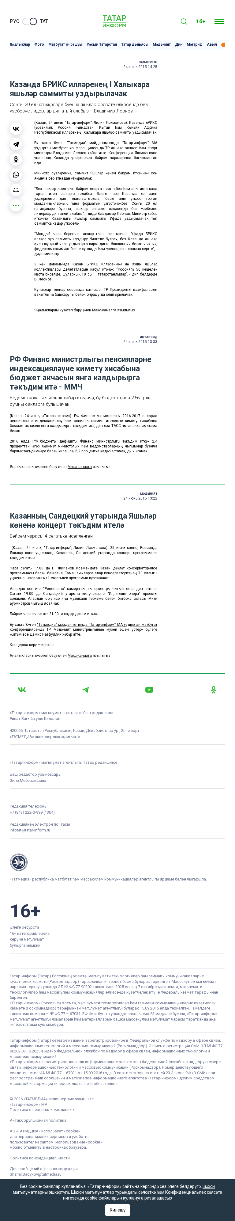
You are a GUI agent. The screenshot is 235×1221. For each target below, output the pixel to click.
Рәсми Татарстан (102, 45)
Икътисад (148, 337)
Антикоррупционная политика (38, 1120)
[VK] (22, 689)
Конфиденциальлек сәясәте (193, 1192)
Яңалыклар (20, 45)
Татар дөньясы (134, 45)
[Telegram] (16, 144)
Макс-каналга (104, 310)
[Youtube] (149, 690)
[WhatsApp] (16, 175)
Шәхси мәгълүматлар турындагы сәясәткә (113, 1192)
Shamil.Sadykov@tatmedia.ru (36, 1174)
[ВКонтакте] (16, 129)
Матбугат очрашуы (65, 45)
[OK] (213, 690)
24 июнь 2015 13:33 (140, 342)
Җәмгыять (148, 62)
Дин (178, 45)
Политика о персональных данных (42, 1109)
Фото (39, 45)
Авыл (212, 45)
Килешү (117, 1210)
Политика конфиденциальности (40, 1158)
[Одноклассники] (16, 159)
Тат (44, 21)
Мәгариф (195, 45)
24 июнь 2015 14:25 (140, 67)
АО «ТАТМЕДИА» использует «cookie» (45, 1131)
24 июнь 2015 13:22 (140, 498)
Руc (14, 21)
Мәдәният (162, 45)
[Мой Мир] (16, 190)
